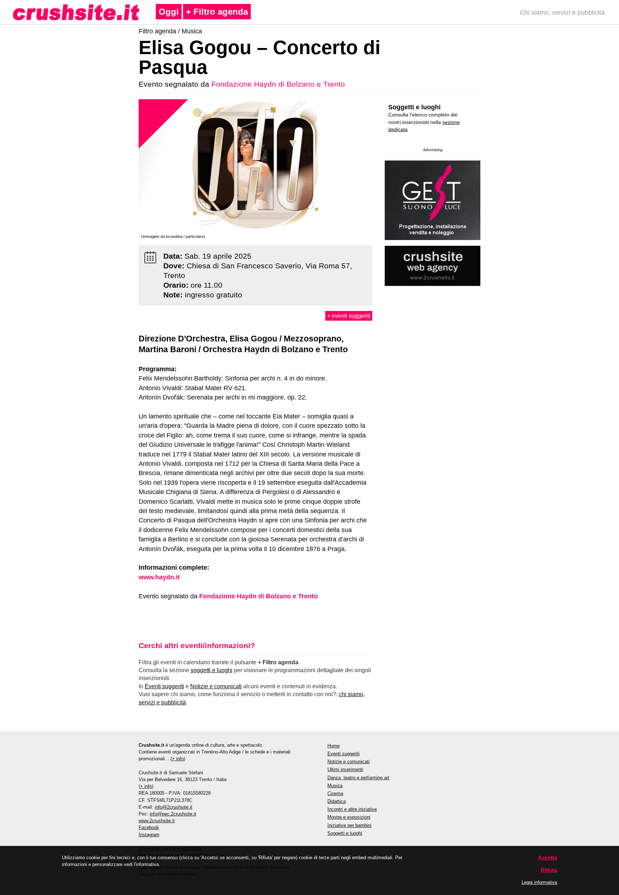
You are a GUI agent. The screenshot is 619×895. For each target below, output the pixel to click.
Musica (192, 31)
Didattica (336, 801)
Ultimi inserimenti (345, 769)
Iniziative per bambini (349, 825)
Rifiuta (549, 870)
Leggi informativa (539, 882)
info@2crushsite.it (173, 807)
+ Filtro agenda (217, 11)
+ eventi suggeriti (348, 316)
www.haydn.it (159, 577)
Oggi (169, 11)
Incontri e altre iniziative (352, 809)
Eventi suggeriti (164, 686)
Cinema (335, 793)
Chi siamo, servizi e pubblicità (562, 12)
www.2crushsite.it (157, 820)
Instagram (149, 834)
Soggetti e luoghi (414, 107)
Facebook (149, 827)
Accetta (547, 858)
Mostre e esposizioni (348, 817)
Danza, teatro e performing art (358, 777)
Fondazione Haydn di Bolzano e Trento (278, 84)
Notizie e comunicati (216, 686)
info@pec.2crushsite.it (173, 814)
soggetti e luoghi (211, 670)
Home (333, 745)
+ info (178, 758)
